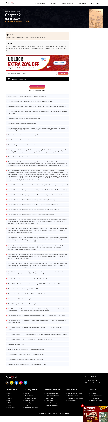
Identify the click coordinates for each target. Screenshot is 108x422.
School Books (11, 407)
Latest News (49, 400)
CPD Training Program (52, 395)
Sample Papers (29, 403)
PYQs (26, 405)
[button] (40, 3)
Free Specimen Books (52, 393)
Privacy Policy (95, 398)
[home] (10, 3)
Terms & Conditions (96, 395)
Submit (63, 73)
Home (6, 11)
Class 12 (10, 400)
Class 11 (10, 398)
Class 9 (10, 393)
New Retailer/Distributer (75, 393)
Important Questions (30, 398)
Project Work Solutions (31, 407)
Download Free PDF (37, 87)
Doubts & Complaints (52, 405)
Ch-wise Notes (29, 395)
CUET (9, 403)
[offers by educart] (95, 414)
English (18, 11)
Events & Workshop (51, 403)
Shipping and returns (96, 400)
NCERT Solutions (12, 11)
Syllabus (27, 393)
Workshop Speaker (73, 395)
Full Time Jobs (72, 400)
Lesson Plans (49, 398)
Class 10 (10, 395)
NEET (9, 405)
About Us (93, 393)
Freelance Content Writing (75, 398)
